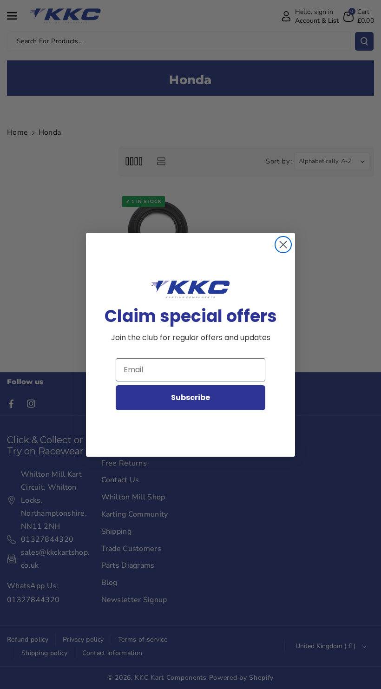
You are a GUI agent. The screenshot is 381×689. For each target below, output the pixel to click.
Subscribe (190, 397)
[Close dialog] (283, 244)
